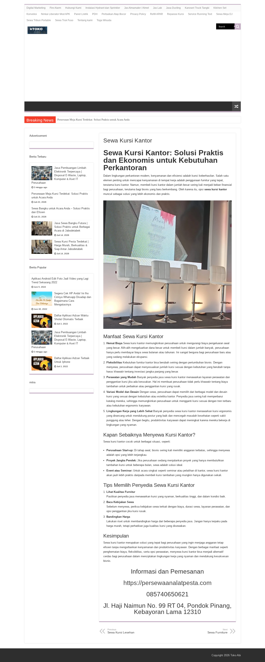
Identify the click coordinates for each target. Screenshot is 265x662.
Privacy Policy (138, 14)
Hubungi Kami (73, 7)
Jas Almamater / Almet (136, 7)
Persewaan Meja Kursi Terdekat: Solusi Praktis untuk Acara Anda (93, 119)
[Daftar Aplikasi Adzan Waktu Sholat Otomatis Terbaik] (41, 321)
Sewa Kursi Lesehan (120, 631)
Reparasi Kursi (175, 14)
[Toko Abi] (37, 29)
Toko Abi (235, 655)
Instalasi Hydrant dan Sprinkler (103, 7)
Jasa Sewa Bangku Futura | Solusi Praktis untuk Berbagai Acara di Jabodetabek (72, 227)
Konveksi (31, 14)
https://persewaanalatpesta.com (167, 582)
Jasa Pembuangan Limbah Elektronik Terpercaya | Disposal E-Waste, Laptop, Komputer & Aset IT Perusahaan (58, 175)
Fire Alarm (55, 7)
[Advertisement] (132, 70)
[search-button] (238, 26)
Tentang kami (85, 20)
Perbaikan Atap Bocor (114, 14)
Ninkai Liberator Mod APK (55, 14)
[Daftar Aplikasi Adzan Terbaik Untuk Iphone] (41, 363)
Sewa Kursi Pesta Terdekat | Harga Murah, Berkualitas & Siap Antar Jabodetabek (71, 245)
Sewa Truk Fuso (64, 20)
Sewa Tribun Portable (38, 20)
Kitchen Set (219, 7)
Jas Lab (157, 7)
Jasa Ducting (173, 7)
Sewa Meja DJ (224, 14)
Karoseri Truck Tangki (197, 7)
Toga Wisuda (104, 20)
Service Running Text (200, 14)
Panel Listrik (81, 14)
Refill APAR (156, 14)
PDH (95, 14)
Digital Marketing (36, 7)
